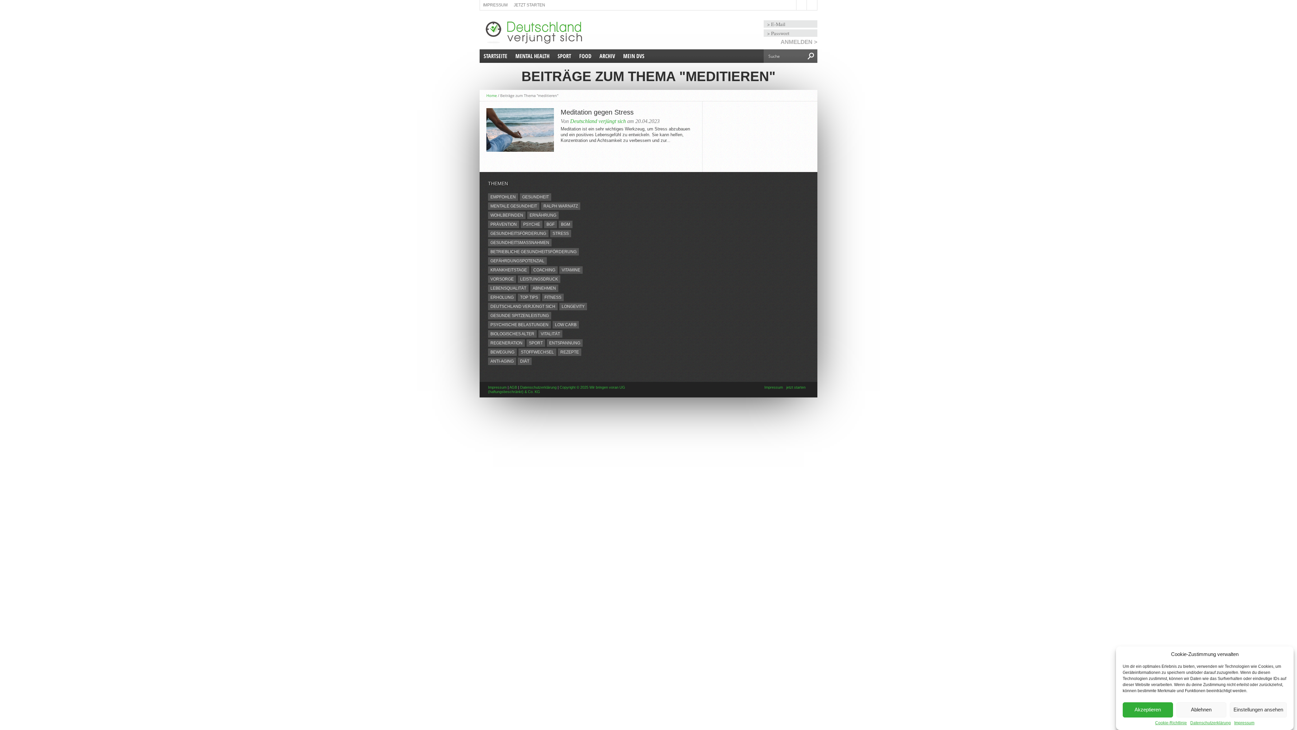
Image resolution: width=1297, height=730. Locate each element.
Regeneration (506, 343)
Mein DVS (633, 56)
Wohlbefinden (506, 215)
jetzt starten (529, 5)
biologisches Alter (512, 334)
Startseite (495, 56)
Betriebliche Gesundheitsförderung (533, 251)
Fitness (552, 297)
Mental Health (532, 56)
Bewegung (502, 352)
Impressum (1244, 723)
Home (491, 95)
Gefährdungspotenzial (517, 261)
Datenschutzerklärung (1210, 723)
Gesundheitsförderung (518, 233)
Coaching (544, 270)
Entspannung (564, 343)
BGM (565, 224)
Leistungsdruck (539, 279)
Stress (561, 233)
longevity (573, 306)
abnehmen (544, 288)
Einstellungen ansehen (1258, 710)
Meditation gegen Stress (597, 112)
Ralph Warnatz (560, 206)
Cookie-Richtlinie (1171, 723)
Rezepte (569, 352)
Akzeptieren (1148, 710)
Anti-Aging (502, 361)
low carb (566, 324)
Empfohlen (503, 197)
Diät (524, 361)
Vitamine (571, 270)
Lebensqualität (508, 288)
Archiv (607, 56)
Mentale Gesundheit (513, 206)
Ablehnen (1201, 710)
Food (585, 56)
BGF (550, 224)
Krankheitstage (508, 270)
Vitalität (550, 334)
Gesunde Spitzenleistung (519, 315)
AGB (513, 387)
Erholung (502, 297)
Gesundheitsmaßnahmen (519, 242)
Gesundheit (535, 197)
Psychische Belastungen (519, 324)
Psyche (531, 224)
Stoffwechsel (537, 352)
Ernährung (543, 215)
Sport (564, 56)
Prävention (503, 224)
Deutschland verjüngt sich (598, 121)
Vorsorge (502, 279)
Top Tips (529, 297)
